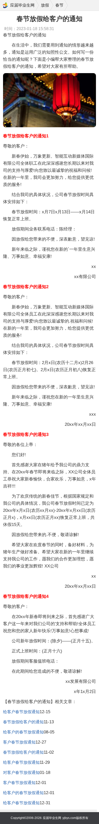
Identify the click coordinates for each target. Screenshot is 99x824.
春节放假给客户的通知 (23, 722)
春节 (59, 5)
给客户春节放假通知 (21, 712)
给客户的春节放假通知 (23, 732)
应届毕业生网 (22, 5)
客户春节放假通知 (19, 742)
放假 (45, 5)
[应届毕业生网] (5, 5)
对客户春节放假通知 (21, 772)
